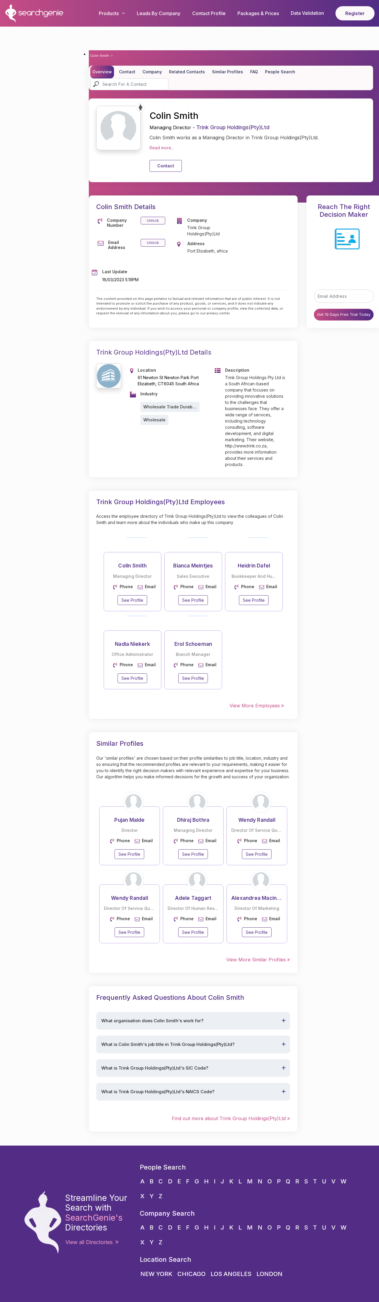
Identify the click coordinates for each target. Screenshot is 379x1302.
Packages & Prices (258, 13)
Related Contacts (187, 71)
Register (355, 13)
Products (109, 13)
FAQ (254, 71)
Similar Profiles (227, 71)
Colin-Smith (99, 56)
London (269, 1273)
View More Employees (255, 706)
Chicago (191, 1273)
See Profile (132, 600)
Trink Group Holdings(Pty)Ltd (232, 127)
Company (152, 71)
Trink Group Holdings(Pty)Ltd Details (153, 352)
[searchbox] (129, 84)
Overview (102, 71)
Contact (127, 71)
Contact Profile (209, 13)
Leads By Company (158, 13)
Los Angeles (231, 1273)
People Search (280, 71)
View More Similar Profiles (256, 960)
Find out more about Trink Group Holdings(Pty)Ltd (229, 1118)
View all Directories (90, 1242)
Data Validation (307, 13)
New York (156, 1273)
